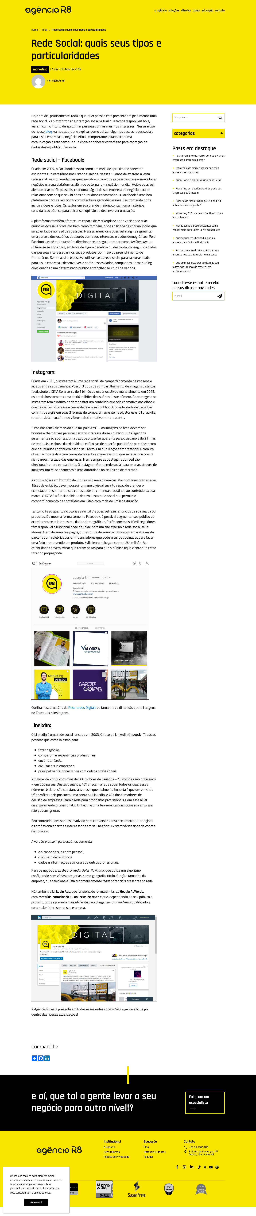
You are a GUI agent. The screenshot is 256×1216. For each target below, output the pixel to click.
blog (48, 131)
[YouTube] (211, 1167)
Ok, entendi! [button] (36, 1202)
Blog (44, 30)
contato (220, 10)
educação (207, 10)
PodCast (148, 1157)
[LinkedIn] (192, 1167)
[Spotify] (217, 1167)
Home (34, 30)
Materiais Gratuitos (155, 1152)
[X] (205, 1167)
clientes (186, 10)
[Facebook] (178, 1167)
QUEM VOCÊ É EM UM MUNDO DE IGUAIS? (198, 180)
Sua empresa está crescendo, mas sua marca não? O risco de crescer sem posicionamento (195, 267)
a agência (160, 10)
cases (196, 10)
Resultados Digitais (82, 707)
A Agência (109, 1147)
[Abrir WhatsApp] (247, 1207)
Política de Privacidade (116, 1157)
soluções (173, 10)
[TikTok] (199, 1167)
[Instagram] (185, 1167)
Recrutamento (112, 1152)
